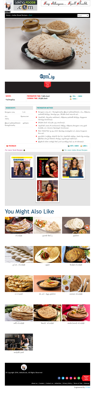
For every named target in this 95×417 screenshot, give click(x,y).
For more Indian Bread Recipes (75, 150)
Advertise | (58, 383)
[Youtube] (74, 378)
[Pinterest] (67, 378)
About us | (35, 383)
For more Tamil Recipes (14, 150)
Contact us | (50, 383)
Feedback (12, 146)
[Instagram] (71, 378)
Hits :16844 (74, 146)
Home (8, 15)
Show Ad (7, 11)
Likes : (85, 146)
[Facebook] (59, 378)
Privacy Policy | (68, 383)
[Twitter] (63, 378)
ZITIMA (87, 387)
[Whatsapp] (78, 378)
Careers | (42, 383)
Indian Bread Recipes (20, 15)
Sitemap (86, 383)
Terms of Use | (78, 383)
